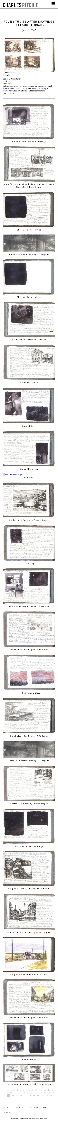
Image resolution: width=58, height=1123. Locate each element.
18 (19, 1092)
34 (38, 1095)
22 (36, 1092)
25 (49, 1092)
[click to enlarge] (29, 55)
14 (53, 1089)
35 (42, 1095)
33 (34, 1095)
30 (21, 1095)
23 (40, 1092)
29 (17, 1095)
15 (7, 1092)
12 (45, 1089)
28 (13, 1095)
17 (15, 1092)
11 (40, 1089)
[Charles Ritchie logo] (20, 6)
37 (51, 1095)
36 (46, 1095)
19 (24, 1092)
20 (28, 1092)
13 (49, 1089)
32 (30, 1095)
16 (11, 1092)
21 (32, 1092)
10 (36, 1089)
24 (45, 1092)
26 (53, 1092)
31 (25, 1095)
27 (8, 1095)
